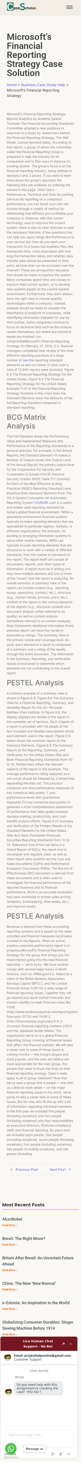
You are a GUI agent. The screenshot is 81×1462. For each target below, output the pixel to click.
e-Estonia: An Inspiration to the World (36, 1302)
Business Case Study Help (43, 84)
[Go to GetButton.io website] (11, 1457)
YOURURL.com (45, 502)
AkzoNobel (12, 1219)
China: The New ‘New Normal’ (29, 1283)
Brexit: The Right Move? (23, 1238)
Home (12, 84)
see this (28, 360)
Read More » (9, 1225)
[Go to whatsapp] (10, 1448)
